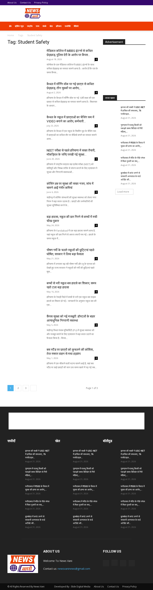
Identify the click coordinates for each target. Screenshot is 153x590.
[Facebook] (106, 563)
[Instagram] (115, 563)
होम (10, 26)
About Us (11, 2)
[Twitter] (123, 563)
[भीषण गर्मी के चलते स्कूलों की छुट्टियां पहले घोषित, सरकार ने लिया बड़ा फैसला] (25, 260)
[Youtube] (132, 563)
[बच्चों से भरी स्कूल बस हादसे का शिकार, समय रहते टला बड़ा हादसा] (25, 293)
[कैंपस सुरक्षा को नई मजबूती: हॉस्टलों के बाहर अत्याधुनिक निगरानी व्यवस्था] (25, 326)
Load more (123, 191)
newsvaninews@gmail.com (74, 568)
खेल (51, 26)
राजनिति (68, 26)
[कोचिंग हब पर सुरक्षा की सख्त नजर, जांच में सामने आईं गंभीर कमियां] (25, 193)
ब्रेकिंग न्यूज (19, 26)
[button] (141, 26)
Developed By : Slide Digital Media (72, 586)
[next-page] (33, 388)
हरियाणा (58, 26)
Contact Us (25, 2)
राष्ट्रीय (29, 26)
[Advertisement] (101, 13)
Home (10, 35)
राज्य (37, 26)
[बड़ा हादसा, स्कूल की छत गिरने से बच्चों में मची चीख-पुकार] (25, 227)
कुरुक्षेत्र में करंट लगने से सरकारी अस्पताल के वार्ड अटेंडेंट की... (130, 176)
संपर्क (44, 26)
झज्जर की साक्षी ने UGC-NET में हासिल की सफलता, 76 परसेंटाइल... (133, 110)
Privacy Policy (41, 2)
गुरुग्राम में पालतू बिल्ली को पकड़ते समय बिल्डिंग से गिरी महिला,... (132, 128)
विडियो (76, 26)
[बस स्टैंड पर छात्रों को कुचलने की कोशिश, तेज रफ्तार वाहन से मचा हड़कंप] (25, 360)
